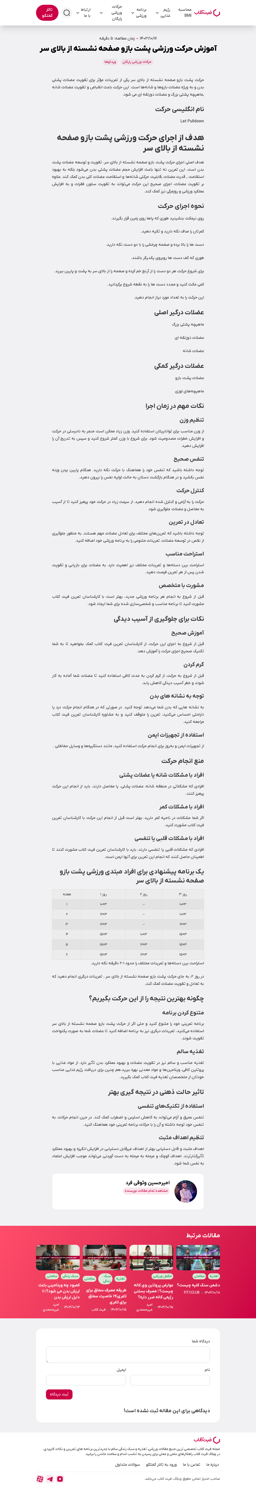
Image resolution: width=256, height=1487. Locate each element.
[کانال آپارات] (40, 1479)
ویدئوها (110, 62)
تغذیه (214, 1276)
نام (207, 1369)
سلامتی (199, 1276)
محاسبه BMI (185, 12)
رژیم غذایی (165, 12)
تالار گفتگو (47, 12)
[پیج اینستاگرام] (60, 1479)
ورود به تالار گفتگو (161, 1464)
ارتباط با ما (85, 12)
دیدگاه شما (201, 1341)
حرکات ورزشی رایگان (117, 12)
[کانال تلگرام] (50, 1479)
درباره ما (212, 1464)
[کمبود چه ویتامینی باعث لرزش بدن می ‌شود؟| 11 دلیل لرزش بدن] (58, 1278)
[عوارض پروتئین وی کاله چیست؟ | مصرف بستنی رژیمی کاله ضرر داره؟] (151, 1278)
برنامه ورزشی (141, 12)
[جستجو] (67, 13)
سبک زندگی (107, 1279)
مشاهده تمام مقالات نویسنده (146, 1190)
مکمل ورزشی (162, 1276)
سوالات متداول (127, 1464)
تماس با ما (191, 1464)
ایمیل (121, 1369)
